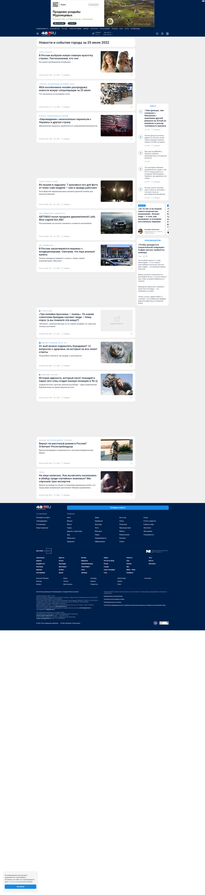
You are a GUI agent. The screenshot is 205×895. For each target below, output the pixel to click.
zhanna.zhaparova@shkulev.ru (45, 615)
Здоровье (70, 542)
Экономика (148, 531)
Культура (98, 524)
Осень (121, 521)
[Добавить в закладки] (131, 75)
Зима (97, 518)
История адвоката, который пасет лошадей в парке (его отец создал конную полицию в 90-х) (68, 379)
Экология (147, 528)
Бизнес (69, 521)
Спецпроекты (149, 535)
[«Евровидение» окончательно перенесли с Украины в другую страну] (117, 125)
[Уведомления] (162, 34)
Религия (122, 538)
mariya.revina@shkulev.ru (43, 618)
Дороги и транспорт (74, 531)
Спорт (146, 518)
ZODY (121, 28)
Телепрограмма (75, 28)
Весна (69, 524)
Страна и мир (149, 524)
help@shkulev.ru (50, 609)
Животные (71, 538)
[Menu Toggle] (37, 34)
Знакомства (55, 28)
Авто (69, 518)
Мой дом (98, 531)
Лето (97, 528)
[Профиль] (167, 34)
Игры (127, 28)
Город (69, 528)
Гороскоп (94, 28)
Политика (123, 524)
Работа (122, 531)
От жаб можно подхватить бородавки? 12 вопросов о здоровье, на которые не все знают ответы (68, 349)
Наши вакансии (42, 528)
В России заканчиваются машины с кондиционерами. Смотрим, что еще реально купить (67, 251)
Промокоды (135, 28)
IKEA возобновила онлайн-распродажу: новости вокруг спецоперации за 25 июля (64, 89)
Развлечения (124, 535)
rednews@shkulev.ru (61, 606)
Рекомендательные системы (112, 602)
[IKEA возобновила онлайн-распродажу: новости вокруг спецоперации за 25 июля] (117, 93)
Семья (121, 542)
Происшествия (125, 528)
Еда (68, 535)
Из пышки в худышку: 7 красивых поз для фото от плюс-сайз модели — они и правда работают (68, 186)
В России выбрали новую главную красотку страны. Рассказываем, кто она (66, 57)
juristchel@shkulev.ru (85, 608)
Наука (97, 535)
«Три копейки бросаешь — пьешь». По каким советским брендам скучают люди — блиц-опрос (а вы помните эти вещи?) (66, 317)
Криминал (99, 521)
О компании (40, 524)
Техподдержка (41, 521)
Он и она (122, 518)
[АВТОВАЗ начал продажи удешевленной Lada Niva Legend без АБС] (117, 223)
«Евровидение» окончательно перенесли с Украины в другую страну (65, 121)
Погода (64, 28)
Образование (100, 542)
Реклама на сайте (43, 518)
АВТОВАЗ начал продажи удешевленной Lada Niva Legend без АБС (67, 218)
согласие (12, 882)
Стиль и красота (150, 521)
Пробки (115, 28)
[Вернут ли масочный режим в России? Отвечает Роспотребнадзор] (117, 450)
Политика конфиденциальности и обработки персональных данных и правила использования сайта (135, 605)
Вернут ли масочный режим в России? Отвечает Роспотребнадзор (63, 445)
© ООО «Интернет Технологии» (70, 623)
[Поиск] (157, 34)
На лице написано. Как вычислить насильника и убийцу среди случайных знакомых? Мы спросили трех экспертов (67, 478)
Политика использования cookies (114, 599)
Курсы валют (105, 28)
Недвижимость (42, 28)
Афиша (86, 28)
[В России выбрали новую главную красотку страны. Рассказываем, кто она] (117, 62)
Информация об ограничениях (113, 596)
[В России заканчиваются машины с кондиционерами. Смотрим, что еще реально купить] (117, 255)
